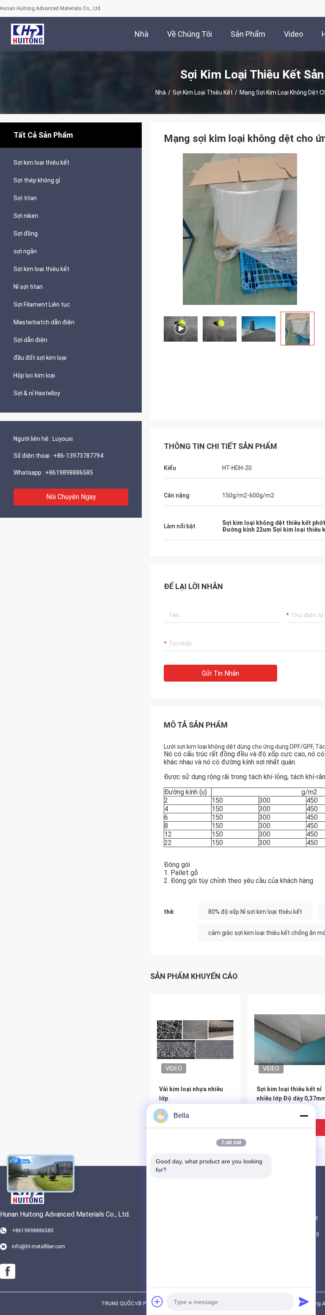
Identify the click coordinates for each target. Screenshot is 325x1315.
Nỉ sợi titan (28, 286)
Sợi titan (25, 198)
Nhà (160, 92)
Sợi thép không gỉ (37, 180)
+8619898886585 (69, 472)
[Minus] (304, 1116)
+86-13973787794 (78, 455)
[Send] (304, 1301)
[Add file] (157, 1301)
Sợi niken (26, 215)
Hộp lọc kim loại (34, 375)
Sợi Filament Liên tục (42, 304)
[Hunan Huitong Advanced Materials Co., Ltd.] (27, 33)
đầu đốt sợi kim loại (40, 357)
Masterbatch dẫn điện (44, 322)
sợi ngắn (25, 251)
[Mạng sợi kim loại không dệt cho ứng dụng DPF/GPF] (240, 229)
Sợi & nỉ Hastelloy (37, 393)
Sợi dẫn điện (30, 340)
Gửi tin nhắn (220, 673)
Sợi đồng (26, 233)
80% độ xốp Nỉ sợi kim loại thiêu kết (255, 911)
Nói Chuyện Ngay (71, 497)
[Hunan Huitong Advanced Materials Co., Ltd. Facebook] (7, 1271)
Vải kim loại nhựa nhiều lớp (191, 1094)
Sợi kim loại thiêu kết (203, 92)
